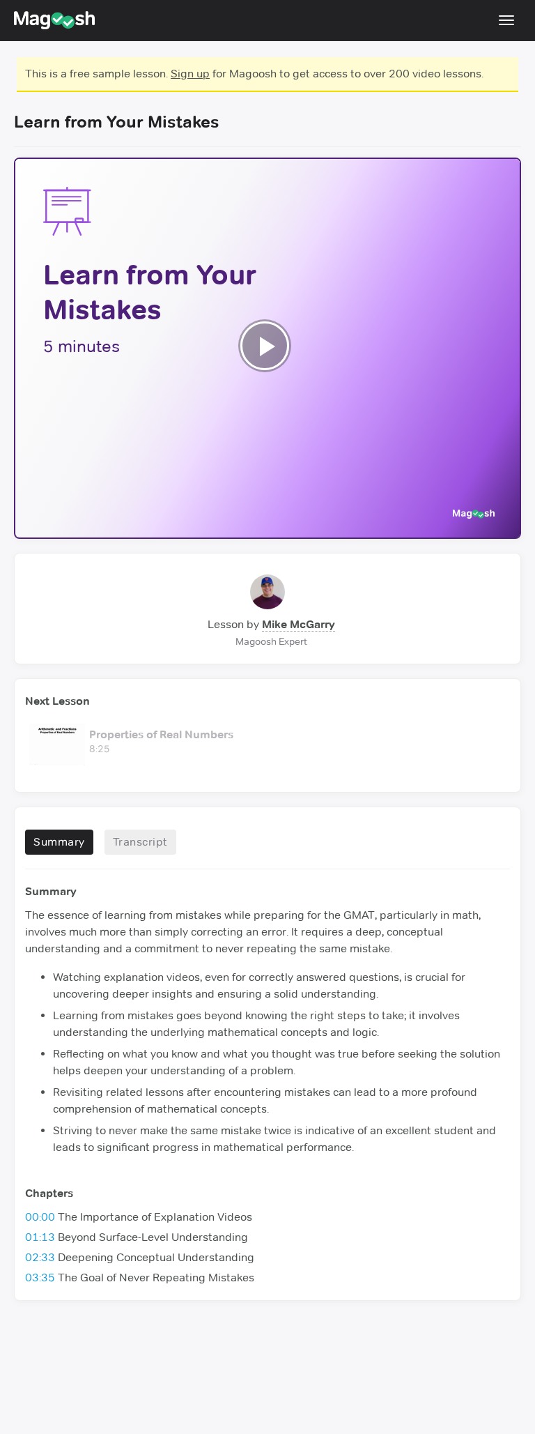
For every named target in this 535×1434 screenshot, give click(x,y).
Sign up (190, 73)
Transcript (140, 841)
